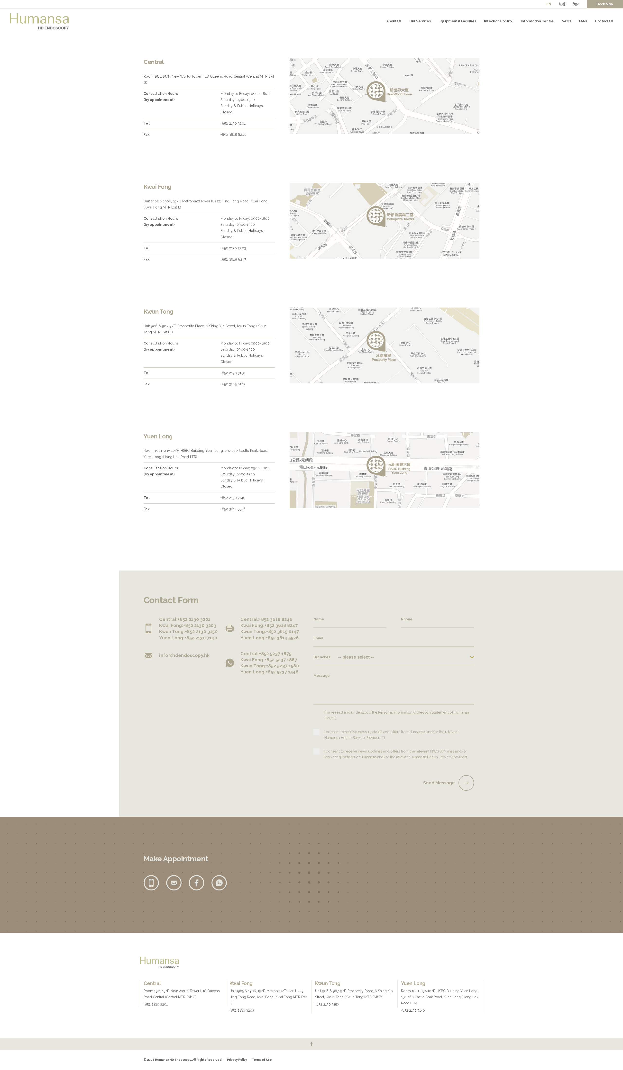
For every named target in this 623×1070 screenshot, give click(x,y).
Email (318, 638)
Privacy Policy (237, 1059)
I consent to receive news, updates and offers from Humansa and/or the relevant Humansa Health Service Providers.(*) (391, 735)
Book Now (604, 4)
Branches (321, 657)
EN (548, 4)
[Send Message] (466, 783)
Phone (406, 619)
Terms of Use (262, 1059)
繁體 (562, 4)
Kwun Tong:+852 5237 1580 (269, 665)
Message (321, 675)
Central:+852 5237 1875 (265, 653)
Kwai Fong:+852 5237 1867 (268, 659)
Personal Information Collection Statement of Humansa (423, 712)
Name (318, 619)
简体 (576, 4)
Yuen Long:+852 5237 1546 (269, 671)
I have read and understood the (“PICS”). (396, 715)
